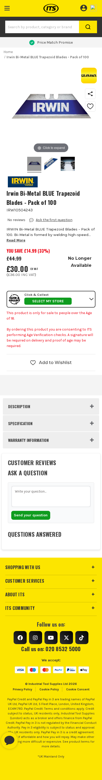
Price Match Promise (55, 42)
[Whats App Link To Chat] (26, 738)
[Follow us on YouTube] (51, 637)
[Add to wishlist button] (90, 106)
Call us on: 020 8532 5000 (51, 649)
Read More (16, 240)
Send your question (31, 515)
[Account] (83, 7)
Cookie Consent (77, 689)
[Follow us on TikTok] (81, 637)
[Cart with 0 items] (93, 7)
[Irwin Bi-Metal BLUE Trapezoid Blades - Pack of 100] (34, 164)
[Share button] (90, 94)
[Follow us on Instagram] (35, 637)
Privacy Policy (22, 689)
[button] (7, 7)
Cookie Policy (49, 689)
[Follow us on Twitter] (66, 637)
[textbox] (51, 496)
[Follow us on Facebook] (20, 637)
